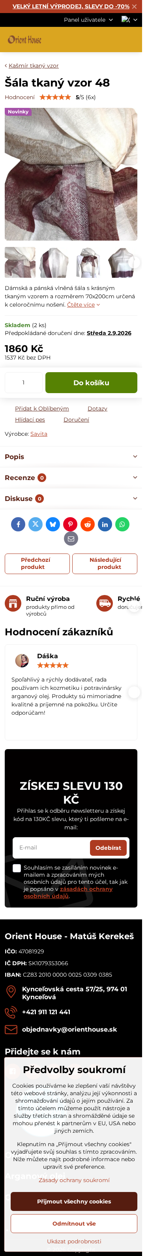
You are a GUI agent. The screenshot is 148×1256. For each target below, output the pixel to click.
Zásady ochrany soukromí (74, 1180)
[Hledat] (94, 39)
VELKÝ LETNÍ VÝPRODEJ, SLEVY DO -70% (71, 6)
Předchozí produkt (35, 563)
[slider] (55, 97)
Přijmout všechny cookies (74, 1201)
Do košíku (91, 382)
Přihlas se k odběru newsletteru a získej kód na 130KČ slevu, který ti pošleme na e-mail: (71, 819)
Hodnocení (20, 97)
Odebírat (108, 847)
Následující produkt (105, 563)
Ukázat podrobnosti (74, 1241)
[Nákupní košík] (113, 39)
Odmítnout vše (74, 1223)
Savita (38, 433)
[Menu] (132, 39)
